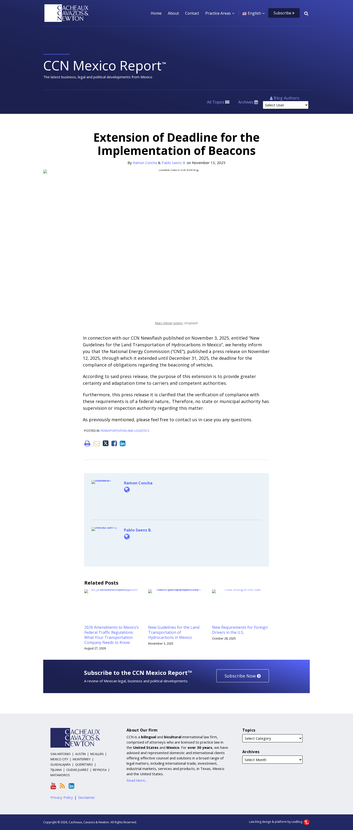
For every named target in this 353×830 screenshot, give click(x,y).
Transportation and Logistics (124, 430)
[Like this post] (114, 443)
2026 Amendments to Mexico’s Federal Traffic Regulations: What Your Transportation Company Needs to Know (111, 635)
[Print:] (87, 443)
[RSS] (62, 785)
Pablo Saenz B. (174, 162)
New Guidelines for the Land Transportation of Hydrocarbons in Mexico (173, 632)
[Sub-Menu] (232, 13)
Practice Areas (218, 13)
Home (156, 13)
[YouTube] (53, 785)
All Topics (216, 102)
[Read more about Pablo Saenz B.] (127, 536)
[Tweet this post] (106, 443)
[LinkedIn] (71, 785)
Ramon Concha (145, 162)
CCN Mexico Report (102, 65)
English (254, 13)
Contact (192, 13)
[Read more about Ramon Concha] (127, 489)
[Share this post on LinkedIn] (122, 443)
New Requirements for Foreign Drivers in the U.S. (240, 630)
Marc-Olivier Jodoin (169, 323)
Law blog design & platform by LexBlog (276, 822)
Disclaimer (86, 797)
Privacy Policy (61, 797)
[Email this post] (96, 443)
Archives (246, 102)
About (173, 13)
